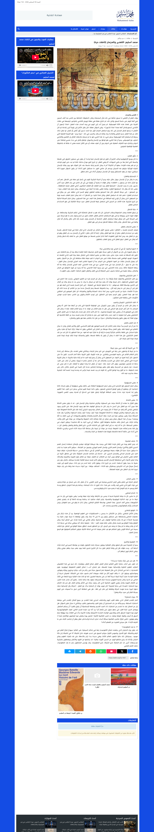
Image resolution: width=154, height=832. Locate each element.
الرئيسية (133, 29)
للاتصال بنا (74, 29)
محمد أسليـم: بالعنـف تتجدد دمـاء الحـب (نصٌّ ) (97, 685)
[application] (35, 57)
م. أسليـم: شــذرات (124, 687)
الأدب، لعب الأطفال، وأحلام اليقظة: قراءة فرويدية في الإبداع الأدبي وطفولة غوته (111, 823)
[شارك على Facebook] (132, 651)
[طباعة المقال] (69, 651)
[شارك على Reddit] (90, 651)
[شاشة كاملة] (51, 65)
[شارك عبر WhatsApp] (100, 651)
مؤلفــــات (124, 29)
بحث (18, 29)
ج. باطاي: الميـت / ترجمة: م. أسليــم (70, 713)
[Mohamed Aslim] (115, 15)
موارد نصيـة (85, 29)
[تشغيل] (20, 65)
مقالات (113, 29)
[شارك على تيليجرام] (80, 651)
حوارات (102, 29)
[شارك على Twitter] (122, 651)
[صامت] (47, 65)
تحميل (93, 29)
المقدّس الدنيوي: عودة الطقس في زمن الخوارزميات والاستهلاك (107, 33)
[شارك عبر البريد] (111, 651)
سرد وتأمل (121, 38)
